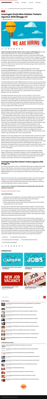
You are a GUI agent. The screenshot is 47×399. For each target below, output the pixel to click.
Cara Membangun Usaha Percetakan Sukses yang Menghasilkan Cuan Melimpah (23, 303)
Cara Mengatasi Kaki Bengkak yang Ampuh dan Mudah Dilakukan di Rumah (22, 326)
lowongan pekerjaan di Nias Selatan (30, 95)
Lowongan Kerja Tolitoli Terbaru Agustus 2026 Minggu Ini (34, 268)
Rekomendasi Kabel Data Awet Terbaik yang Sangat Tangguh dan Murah (22, 311)
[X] (8, 49)
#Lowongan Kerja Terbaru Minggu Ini (9, 242)
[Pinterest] (19, 49)
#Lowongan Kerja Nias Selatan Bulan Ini (18, 237)
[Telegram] (14, 49)
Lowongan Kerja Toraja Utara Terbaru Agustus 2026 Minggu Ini (34, 287)
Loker (6, 8)
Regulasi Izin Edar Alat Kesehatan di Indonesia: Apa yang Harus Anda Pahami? (22, 360)
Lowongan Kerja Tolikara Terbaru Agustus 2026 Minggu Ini (12, 268)
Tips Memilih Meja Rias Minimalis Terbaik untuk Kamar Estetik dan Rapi (21, 314)
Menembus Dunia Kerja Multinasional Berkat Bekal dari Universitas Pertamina (22, 379)
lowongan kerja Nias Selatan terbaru (11, 191)
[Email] (22, 49)
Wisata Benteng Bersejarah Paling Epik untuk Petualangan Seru (19, 307)
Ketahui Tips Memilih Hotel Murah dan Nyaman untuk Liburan (19, 345)
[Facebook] (6, 49)
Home (2, 8)
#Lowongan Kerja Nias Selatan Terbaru (29, 239)
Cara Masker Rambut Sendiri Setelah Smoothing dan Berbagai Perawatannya (22, 356)
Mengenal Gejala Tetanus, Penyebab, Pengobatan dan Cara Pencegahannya (22, 333)
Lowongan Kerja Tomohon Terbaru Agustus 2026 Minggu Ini (10, 287)
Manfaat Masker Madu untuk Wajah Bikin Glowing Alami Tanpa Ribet (20, 330)
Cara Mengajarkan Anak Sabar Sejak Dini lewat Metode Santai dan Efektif (22, 318)
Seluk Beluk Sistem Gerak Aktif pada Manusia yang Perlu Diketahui (20, 352)
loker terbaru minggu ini (33, 85)
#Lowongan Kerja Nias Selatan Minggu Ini (10, 239)
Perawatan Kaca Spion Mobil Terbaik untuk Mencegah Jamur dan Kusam (21, 322)
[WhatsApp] (11, 49)
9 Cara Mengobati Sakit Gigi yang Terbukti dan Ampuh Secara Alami (20, 375)
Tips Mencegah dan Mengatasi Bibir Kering (15, 367)
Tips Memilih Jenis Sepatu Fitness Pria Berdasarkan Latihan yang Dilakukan (22, 348)
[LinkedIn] (16, 49)
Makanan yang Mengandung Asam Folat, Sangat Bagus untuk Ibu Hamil (21, 337)
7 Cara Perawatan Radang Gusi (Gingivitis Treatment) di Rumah (20, 371)
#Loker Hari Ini (5, 237)
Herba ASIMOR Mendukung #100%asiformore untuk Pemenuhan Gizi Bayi (21, 364)
